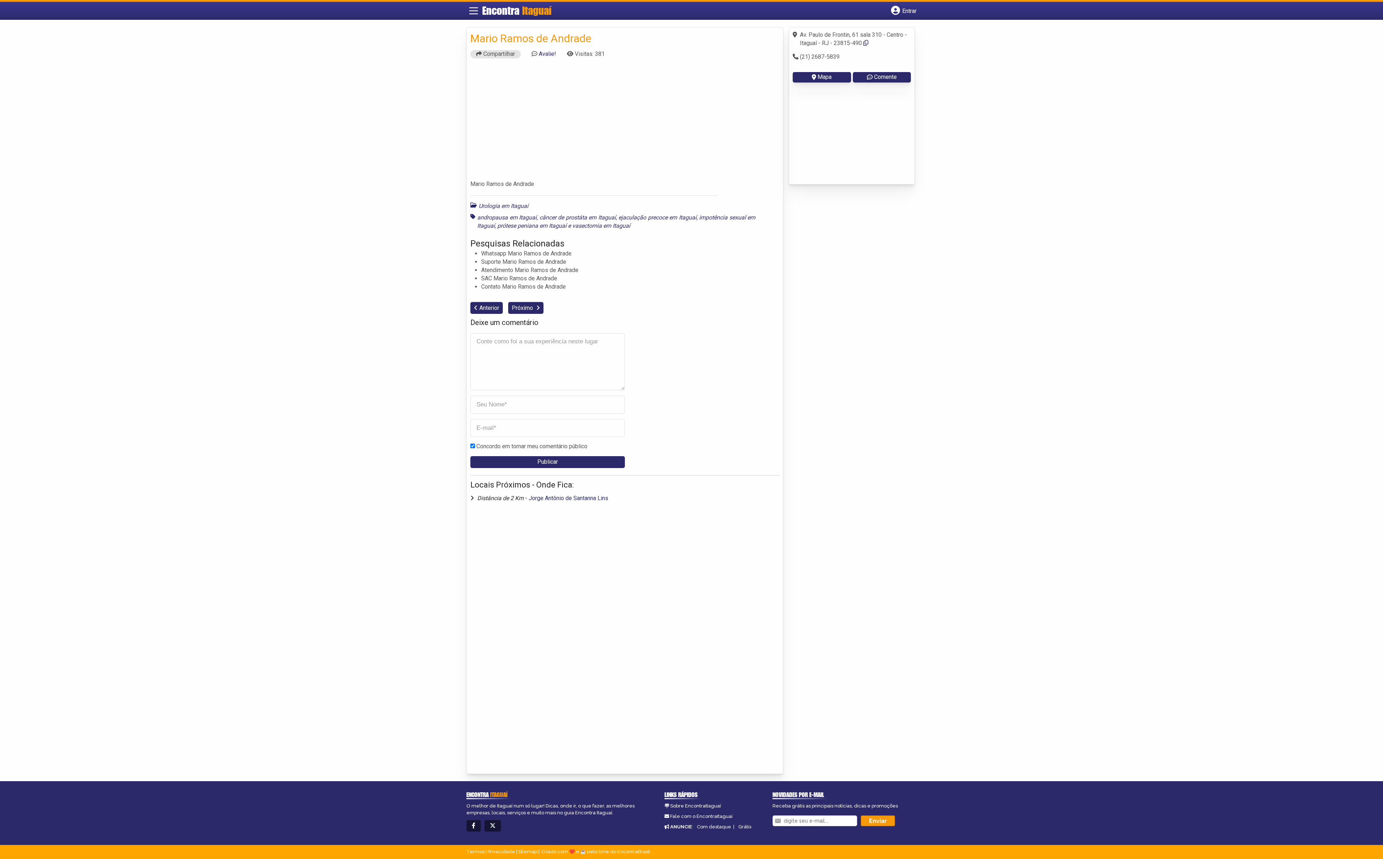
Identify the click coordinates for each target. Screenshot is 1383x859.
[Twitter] (492, 826)
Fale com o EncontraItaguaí (701, 816)
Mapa (825, 77)
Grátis (744, 826)
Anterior (489, 307)
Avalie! (547, 53)
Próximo (523, 307)
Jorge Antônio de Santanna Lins (568, 498)
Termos (475, 851)
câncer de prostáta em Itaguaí (578, 217)
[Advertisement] (624, 122)
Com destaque (714, 826)
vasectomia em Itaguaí (601, 225)
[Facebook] (473, 826)
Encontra (516, 10)
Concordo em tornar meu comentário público (531, 446)
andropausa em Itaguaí (507, 217)
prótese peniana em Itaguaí (532, 225)
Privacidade (501, 851)
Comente (885, 77)
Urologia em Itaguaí (503, 205)
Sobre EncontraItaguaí (695, 806)
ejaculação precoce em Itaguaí (657, 217)
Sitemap (527, 851)
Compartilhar (498, 53)
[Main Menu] (473, 11)
